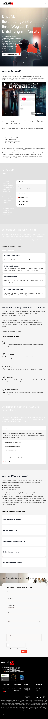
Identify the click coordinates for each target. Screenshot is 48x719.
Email (8, 612)
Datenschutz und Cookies (7, 686)
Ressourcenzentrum (39, 692)
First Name (9, 591)
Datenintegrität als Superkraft (12, 450)
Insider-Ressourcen (24, 204)
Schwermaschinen (27, 693)
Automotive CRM (27, 689)
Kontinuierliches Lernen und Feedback (14, 458)
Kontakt (15, 692)
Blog (37, 690)
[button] (31, 182)
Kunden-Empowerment (10, 461)
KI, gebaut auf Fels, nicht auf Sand (13, 428)
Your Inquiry (9, 632)
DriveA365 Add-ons (24, 194)
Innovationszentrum (39, 693)
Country (8, 619)
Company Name (10, 605)
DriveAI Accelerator (24, 181)
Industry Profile (10, 625)
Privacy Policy (26, 648)
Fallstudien (38, 686)
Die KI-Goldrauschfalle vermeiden (13, 454)
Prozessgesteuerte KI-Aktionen (12, 446)
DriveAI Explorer (23, 197)
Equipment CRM (27, 696)
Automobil (26, 686)
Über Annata (16, 686)
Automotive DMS (27, 690)
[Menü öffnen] (46, 4)
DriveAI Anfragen (23, 201)
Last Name (9, 598)
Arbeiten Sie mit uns (17, 690)
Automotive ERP (27, 688)
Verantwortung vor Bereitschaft (13, 442)
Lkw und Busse (26, 692)
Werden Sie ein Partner (18, 688)
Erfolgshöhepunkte (39, 688)
